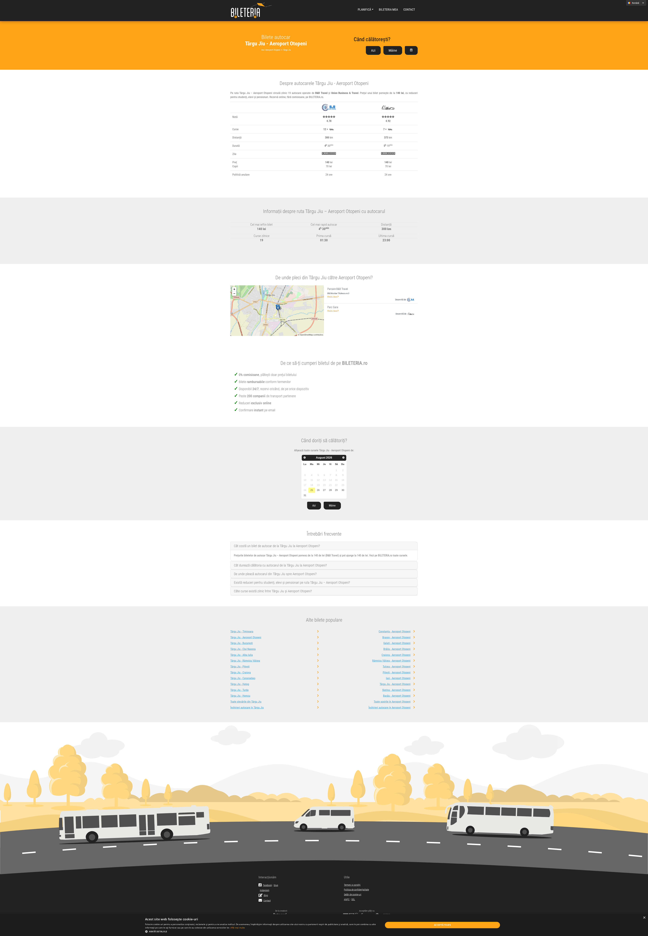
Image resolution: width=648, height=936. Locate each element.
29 (336, 490)
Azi (373, 50)
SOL (353, 899)
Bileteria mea (388, 9)
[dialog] (324, 925)
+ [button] (234, 289)
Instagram (264, 890)
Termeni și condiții (352, 885)
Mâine (393, 50)
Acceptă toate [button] (442, 925)
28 (330, 490)
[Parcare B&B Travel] (279, 308)
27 (324, 490)
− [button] (234, 293)
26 (318, 490)
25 (311, 490)
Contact (409, 9)
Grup (276, 885)
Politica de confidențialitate (356, 889)
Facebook (267, 885)
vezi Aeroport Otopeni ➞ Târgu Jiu (276, 50)
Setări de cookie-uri (352, 894)
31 (305, 495)
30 (343, 490)
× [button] (644, 917)
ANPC (346, 899)
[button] (260, 931)
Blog (266, 895)
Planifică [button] (364, 9)
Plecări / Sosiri (332, 296)
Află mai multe (238, 927)
